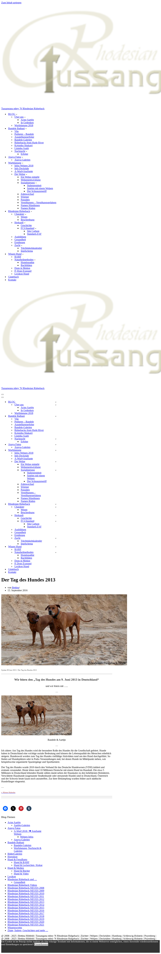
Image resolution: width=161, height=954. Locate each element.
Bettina (15, 587)
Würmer (25, 196)
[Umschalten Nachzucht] (55, 439)
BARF (17, 256)
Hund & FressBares (17, 859)
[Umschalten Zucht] (55, 538)
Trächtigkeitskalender (31, 248)
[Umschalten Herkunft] (55, 515)
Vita (16, 131)
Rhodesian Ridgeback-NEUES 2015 (26, 907)
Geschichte (26, 225)
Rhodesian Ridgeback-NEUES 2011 (26, 896)
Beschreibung (27, 219)
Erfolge (24, 154)
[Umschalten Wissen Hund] (55, 546)
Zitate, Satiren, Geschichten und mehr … (28, 930)
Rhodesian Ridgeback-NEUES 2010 (26, 893)
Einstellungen (41, 944)
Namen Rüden (28, 208)
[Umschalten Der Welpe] (55, 461)
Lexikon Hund (21, 273)
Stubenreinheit (34, 185)
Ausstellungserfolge (24, 137)
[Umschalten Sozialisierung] (55, 470)
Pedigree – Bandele (24, 134)
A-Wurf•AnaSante (23, 171)
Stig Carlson (33, 231)
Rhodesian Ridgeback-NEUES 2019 (26, 919)
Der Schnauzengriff (37, 191)
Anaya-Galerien (22, 159)
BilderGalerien (15, 853)
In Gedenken (27, 122)
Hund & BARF (21, 862)
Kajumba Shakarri (23, 145)
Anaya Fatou (14, 828)
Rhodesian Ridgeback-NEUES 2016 (26, 910)
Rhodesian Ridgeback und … (22, 879)
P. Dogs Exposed (22, 271)
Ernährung (19, 242)
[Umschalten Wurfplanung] (55, 450)
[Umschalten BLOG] (55, 402)
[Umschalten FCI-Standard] (55, 521)
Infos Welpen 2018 (23, 165)
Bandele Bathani (16, 842)
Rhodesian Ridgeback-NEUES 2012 (26, 899)
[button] (16, 114)
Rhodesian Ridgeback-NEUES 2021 (26, 924)
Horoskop (12, 856)
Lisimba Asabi (21, 148)
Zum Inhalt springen (11, 2)
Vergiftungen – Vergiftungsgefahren (38, 202)
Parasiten (25, 199)
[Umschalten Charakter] (55, 507)
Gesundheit (20, 239)
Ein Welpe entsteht (30, 177)
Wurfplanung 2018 (23, 125)
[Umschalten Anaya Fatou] (55, 444)
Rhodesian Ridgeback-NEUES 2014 (26, 905)
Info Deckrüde (21, 168)
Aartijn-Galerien (22, 825)
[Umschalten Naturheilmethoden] (55, 552)
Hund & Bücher (22, 870)
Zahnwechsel (27, 194)
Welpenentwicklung (31, 179)
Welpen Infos (26, 836)
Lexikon (12, 876)
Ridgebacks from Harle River (29, 142)
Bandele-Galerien (23, 139)
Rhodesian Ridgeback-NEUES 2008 (26, 888)
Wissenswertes (15, 927)
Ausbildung (20, 236)
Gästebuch (13, 276)
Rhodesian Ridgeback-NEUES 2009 (26, 890)
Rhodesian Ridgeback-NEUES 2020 (26, 922)
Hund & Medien (16, 868)
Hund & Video (21, 873)
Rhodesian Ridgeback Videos (22, 885)
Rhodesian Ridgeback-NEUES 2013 (26, 902)
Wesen (24, 217)
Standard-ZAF (34, 234)
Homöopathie (27, 262)
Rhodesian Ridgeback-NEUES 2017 (26, 913)
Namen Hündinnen (30, 205)
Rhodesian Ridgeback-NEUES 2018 (26, 916)
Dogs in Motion (22, 268)
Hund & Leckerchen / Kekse (28, 865)
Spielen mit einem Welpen (40, 188)
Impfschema (27, 251)
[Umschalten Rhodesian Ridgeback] (55, 504)
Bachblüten (26, 265)
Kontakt (12, 279)
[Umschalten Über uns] (55, 404)
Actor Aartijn (27, 119)
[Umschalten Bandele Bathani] (55, 416)
